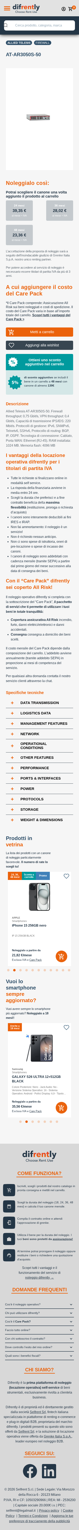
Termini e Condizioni (33, 1516)
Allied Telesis (18, 42)
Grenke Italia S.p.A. (58, 1436)
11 (70, 971)
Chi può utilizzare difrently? (22, 1313)
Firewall (43, 42)
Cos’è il (18, 1321)
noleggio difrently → (39, 1277)
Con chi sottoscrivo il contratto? (25, 1338)
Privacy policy (49, 1510)
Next (76, 919)
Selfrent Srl (38, 1412)
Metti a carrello (42, 332)
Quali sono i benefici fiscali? (23, 1355)
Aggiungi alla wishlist (42, 345)
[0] (70, 9)
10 (64, 971)
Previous (3, 919)
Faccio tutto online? (17, 1330)
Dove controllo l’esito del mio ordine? (28, 1347)
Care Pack (35, 960)
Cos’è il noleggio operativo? (23, 1304)
